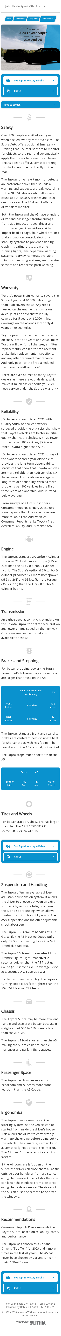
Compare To (33, 18)
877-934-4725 (48, 1307)
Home (9, 18)
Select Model (20, 18)
